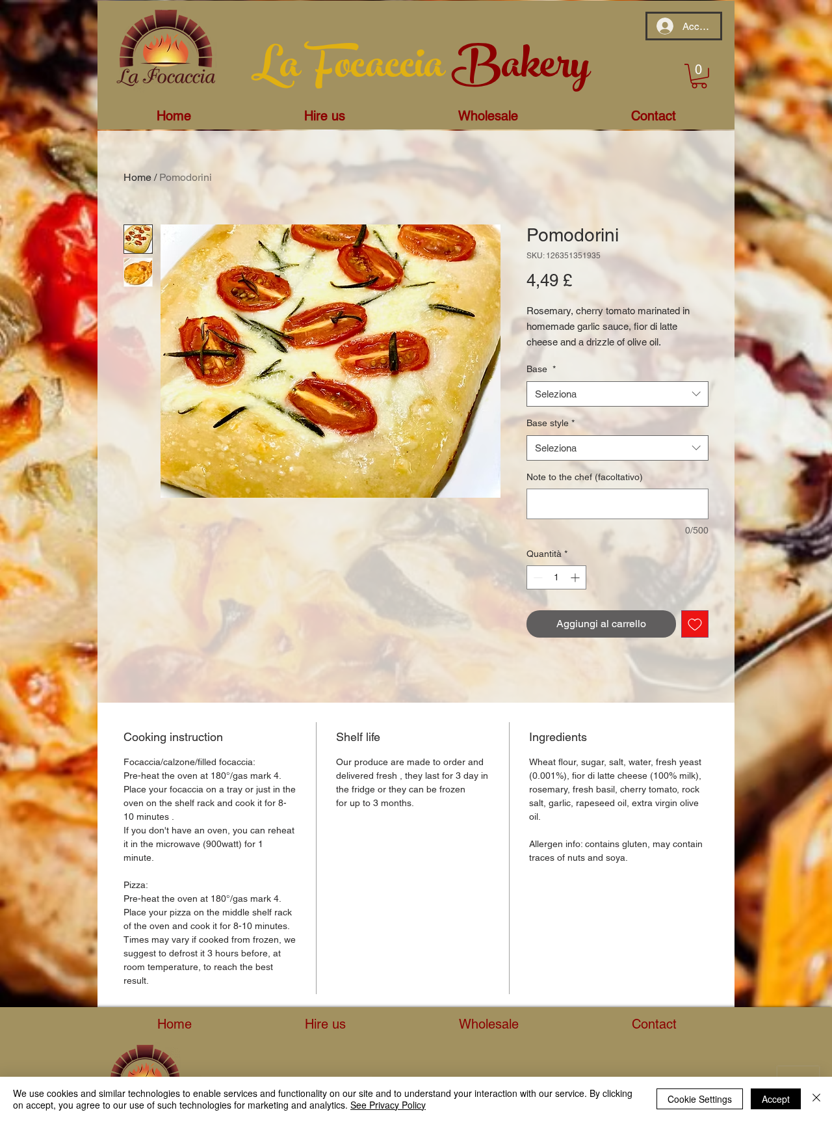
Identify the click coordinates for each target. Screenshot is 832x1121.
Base (541, 369)
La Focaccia (351, 69)
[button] (699, 76)
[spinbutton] (556, 577)
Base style (550, 423)
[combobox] (617, 394)
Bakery (521, 69)
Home (137, 177)
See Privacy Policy (388, 1104)
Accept (776, 1098)
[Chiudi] (816, 1099)
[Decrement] (536, 577)
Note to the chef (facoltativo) (584, 477)
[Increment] (576, 577)
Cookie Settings (700, 1098)
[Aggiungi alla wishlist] (694, 624)
